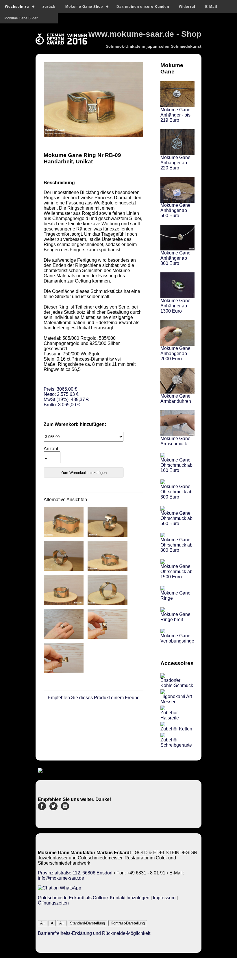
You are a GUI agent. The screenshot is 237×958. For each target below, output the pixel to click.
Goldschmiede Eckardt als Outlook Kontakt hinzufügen (93, 897)
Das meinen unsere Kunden (142, 7)
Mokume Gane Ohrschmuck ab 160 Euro (176, 465)
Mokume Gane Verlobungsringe (177, 638)
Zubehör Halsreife (169, 715)
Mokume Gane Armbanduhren (175, 399)
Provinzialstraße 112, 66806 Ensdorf (75, 872)
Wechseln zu (17, 7)
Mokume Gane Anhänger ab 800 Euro (175, 258)
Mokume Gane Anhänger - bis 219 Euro (175, 115)
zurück (48, 7)
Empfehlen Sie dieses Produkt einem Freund (94, 697)
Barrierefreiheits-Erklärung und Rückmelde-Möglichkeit (94, 933)
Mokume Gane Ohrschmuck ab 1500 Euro (176, 571)
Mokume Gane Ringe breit (175, 617)
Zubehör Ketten (176, 728)
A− (42, 923)
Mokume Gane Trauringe (24, 38)
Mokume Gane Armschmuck (175, 441)
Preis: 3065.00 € (66, 397)
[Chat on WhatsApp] (59, 887)
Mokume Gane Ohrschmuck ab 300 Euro (176, 491)
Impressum (164, 897)
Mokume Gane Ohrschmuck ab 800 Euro (176, 545)
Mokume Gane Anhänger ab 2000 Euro (175, 353)
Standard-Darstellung (87, 923)
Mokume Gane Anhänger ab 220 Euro (175, 162)
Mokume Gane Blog (20, 28)
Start (8, 18)
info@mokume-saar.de (61, 878)
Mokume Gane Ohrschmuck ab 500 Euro (176, 518)
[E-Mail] (65, 808)
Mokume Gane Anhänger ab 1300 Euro (175, 305)
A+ (61, 923)
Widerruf (187, 7)
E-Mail (211, 7)
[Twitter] (53, 808)
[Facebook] (42, 808)
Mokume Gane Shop (84, 7)
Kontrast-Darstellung (128, 923)
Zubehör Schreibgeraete (176, 742)
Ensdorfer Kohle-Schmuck (176, 683)
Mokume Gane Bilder (21, 49)
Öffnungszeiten (53, 902)
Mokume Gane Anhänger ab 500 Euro (175, 210)
